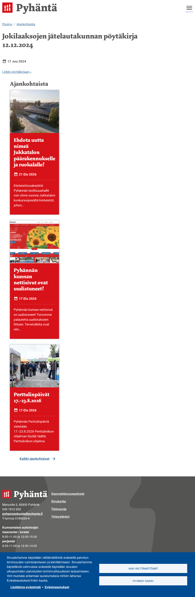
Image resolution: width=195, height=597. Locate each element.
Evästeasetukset (57, 587)
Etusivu (7, 24)
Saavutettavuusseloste (67, 493)
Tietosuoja (58, 509)
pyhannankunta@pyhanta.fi (22, 513)
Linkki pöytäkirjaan (15, 72)
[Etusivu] (31, 8)
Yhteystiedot (60, 516)
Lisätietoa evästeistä (25, 587)
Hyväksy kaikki (143, 581)
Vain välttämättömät (143, 568)
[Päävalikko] (189, 8)
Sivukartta (58, 501)
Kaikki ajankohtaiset (35, 459)
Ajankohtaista (26, 24)
